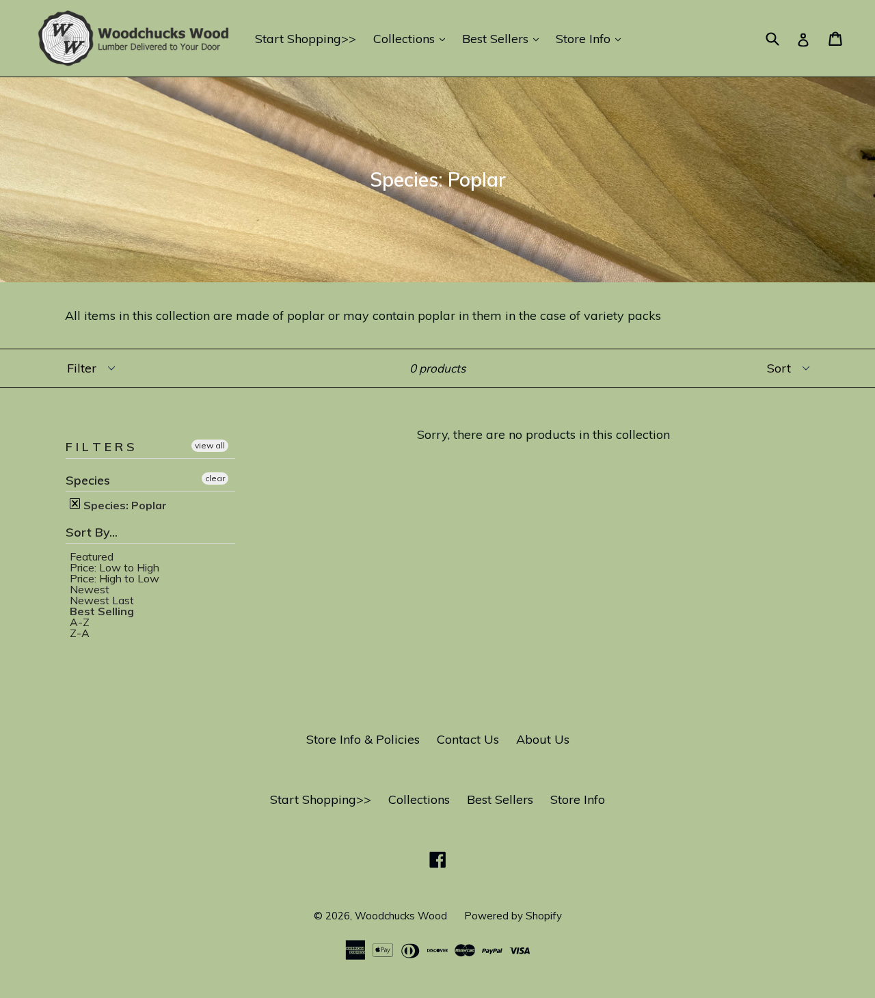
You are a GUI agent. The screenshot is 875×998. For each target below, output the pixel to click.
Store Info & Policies (363, 739)
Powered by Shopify (513, 915)
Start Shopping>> (305, 38)
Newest (89, 589)
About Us (542, 739)
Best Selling (102, 611)
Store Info (592, 38)
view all (210, 445)
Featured (91, 556)
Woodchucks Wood (401, 915)
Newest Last (102, 600)
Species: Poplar (124, 504)
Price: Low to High (114, 567)
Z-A (80, 633)
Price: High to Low (114, 578)
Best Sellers (504, 38)
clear (215, 478)
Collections (412, 38)
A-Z (80, 622)
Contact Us (468, 739)
